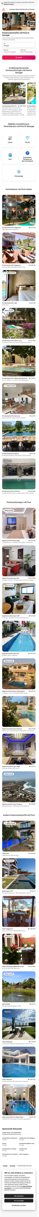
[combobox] (19, 46)
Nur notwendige (19, 1200)
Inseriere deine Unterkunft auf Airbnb (22, 9)
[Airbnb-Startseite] (3, 9)
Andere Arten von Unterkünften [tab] (11, 1132)
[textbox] (10, 52)
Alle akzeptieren (19, 1196)
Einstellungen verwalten (19, 1205)
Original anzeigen (9, 4)
